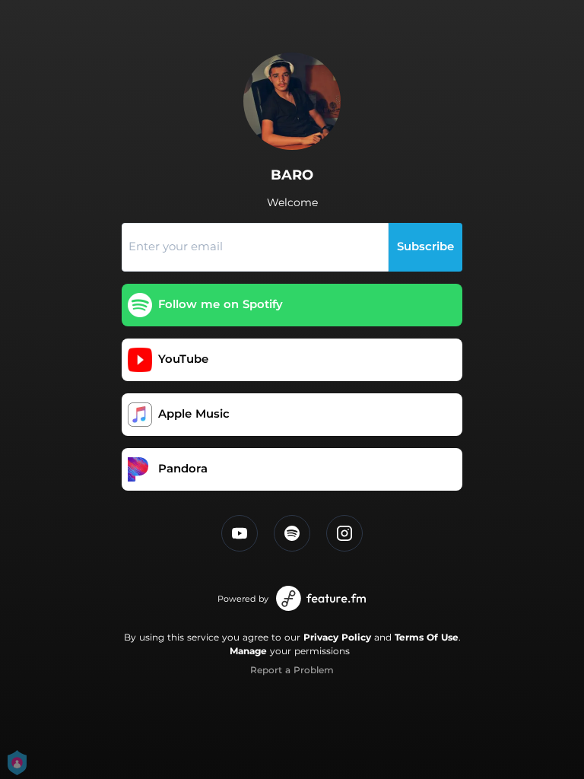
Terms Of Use (427, 637)
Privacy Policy (337, 637)
